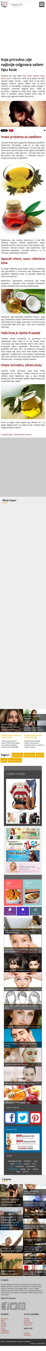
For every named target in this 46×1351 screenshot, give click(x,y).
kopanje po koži (14, 1161)
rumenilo (20, 1166)
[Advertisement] (23, 32)
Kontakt (26, 1333)
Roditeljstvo (5, 1331)
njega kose (29, 755)
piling (23, 1169)
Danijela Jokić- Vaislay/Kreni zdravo (16, 434)
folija (19, 1163)
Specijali (26, 1321)
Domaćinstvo (5, 1333)
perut (4, 760)
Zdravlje (3, 1325)
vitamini (27, 1164)
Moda (3, 1321)
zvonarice (13, 1169)
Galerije (26, 1319)
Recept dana (28, 1323)
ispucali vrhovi (15, 760)
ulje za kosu (17, 755)
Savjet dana (28, 1325)
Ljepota (3, 1323)
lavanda (25, 1172)
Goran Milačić (40, 1343)
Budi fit (3, 1327)
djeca (34, 1164)
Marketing (27, 1335)
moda (36, 1161)
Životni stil (4, 1319)
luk (11, 1166)
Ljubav (3, 1329)
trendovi (27, 1161)
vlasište (40, 755)
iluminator (31, 1166)
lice (29, 1169)
